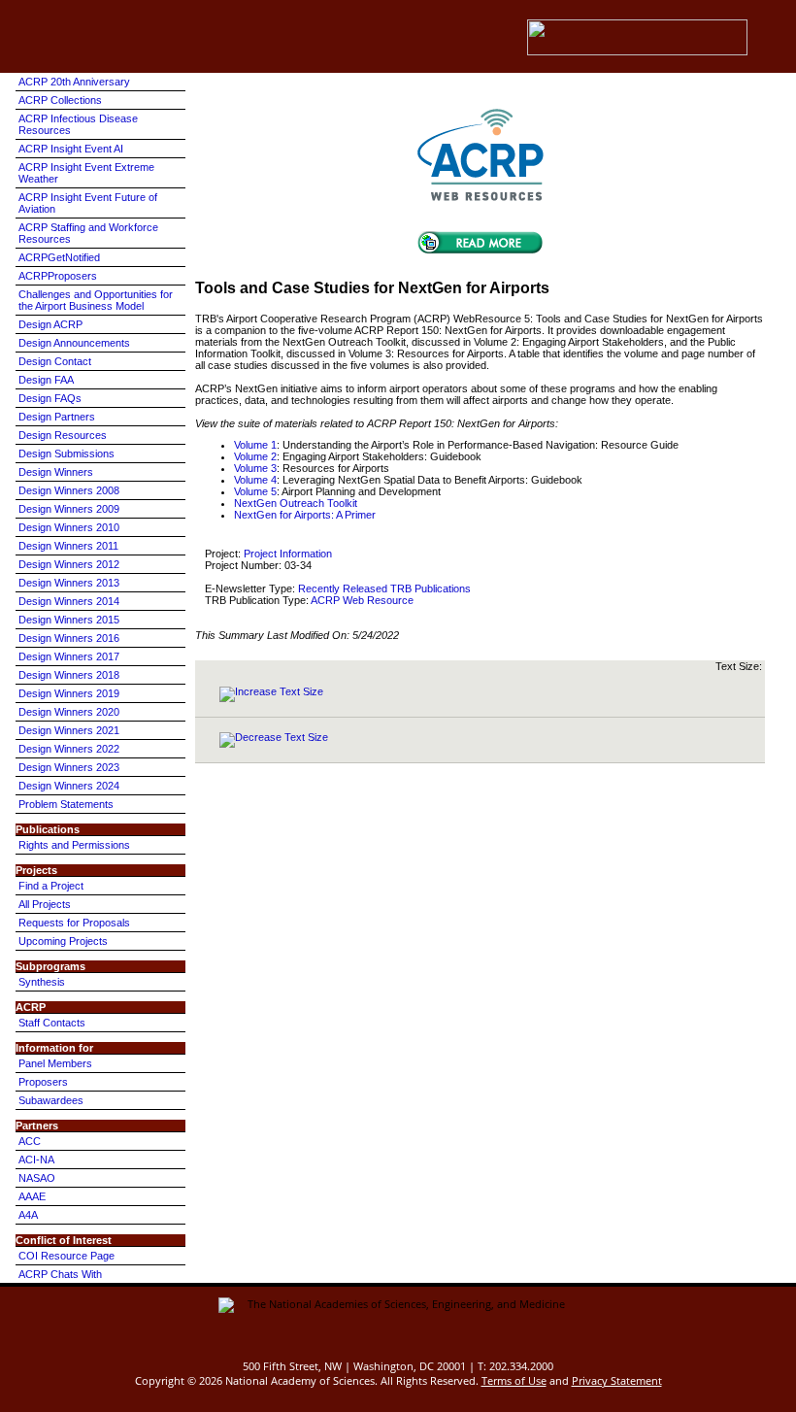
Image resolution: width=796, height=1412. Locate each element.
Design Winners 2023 (68, 767)
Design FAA (46, 380)
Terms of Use (514, 1380)
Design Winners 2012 (68, 564)
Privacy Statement (617, 1380)
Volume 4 (255, 480)
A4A (28, 1215)
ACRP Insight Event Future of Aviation (87, 203)
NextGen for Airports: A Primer (305, 515)
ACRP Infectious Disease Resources (78, 124)
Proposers (43, 1082)
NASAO (36, 1178)
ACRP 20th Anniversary (74, 81)
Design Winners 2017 (68, 656)
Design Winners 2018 (68, 675)
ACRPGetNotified (59, 257)
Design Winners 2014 (68, 601)
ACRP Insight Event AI (70, 148)
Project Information (288, 553)
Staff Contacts (51, 1022)
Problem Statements (66, 804)
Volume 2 (255, 456)
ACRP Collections (60, 100)
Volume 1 (255, 445)
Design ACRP (50, 324)
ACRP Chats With (60, 1274)
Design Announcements (74, 343)
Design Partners (56, 416)
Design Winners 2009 (68, 509)
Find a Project (50, 885)
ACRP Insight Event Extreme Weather (86, 173)
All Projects (44, 904)
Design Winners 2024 (68, 785)
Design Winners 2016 (68, 638)
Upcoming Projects (63, 941)
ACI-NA (36, 1159)
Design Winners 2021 (68, 730)
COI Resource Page (66, 1255)
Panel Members (55, 1063)
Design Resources (62, 435)
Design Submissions (66, 453)
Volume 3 (255, 468)
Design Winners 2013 (68, 582)
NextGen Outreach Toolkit (295, 503)
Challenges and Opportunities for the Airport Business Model (95, 300)
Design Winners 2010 (68, 527)
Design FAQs (50, 398)
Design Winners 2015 (68, 619)
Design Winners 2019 (68, 693)
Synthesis (41, 982)
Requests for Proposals (74, 922)
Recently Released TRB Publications (384, 588)
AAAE (32, 1196)
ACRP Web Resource (362, 600)
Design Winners (55, 472)
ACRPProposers (57, 276)
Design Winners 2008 (68, 490)
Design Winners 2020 (68, 712)
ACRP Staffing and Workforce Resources (88, 233)
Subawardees (50, 1100)
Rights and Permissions (74, 845)
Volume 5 (255, 491)
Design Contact (54, 361)
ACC (29, 1141)
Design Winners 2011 (68, 546)
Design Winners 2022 (68, 749)
